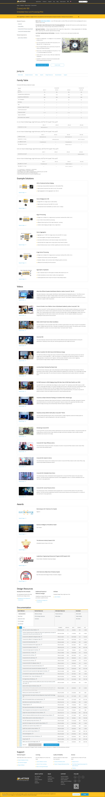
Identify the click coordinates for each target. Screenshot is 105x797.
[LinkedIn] (75, 777)
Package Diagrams (26, 704)
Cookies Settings (76, 794)
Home (18, 5)
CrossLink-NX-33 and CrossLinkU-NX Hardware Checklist (34, 668)
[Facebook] (79, 777)
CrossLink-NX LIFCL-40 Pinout (29, 660)
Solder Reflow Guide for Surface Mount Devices (32, 717)
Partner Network (64, 779)
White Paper (57, 616)
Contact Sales (57, 65)
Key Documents (22, 613)
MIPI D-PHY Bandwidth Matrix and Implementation (33, 699)
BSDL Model (78, 613)
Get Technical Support (22, 762)
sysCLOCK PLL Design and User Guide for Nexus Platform (34, 723)
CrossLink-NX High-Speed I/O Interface (31, 649)
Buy (54, 1)
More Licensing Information (42, 766)
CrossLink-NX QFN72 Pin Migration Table (31, 663)
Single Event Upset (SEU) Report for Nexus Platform (33, 712)
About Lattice (63, 1)
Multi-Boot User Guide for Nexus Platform (31, 702)
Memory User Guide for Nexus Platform (31, 692)
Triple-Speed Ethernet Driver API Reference (31, 736)
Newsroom (37, 778)
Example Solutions (29, 74)
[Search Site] (87, 1)
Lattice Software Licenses (42, 761)
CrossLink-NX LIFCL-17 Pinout (29, 652)
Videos (36, 74)
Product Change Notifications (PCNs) (61, 764)
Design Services (75, 761)
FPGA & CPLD (27, 5)
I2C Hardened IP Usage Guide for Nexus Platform (33, 673)
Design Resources (49, 74)
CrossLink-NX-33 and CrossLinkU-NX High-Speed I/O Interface (35, 671)
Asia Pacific (50, 779)
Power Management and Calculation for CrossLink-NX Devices (35, 710)
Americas (50, 776)
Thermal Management (27, 733)
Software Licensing (64, 778)
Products (44, 1)
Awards (41, 74)
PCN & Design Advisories (40, 616)
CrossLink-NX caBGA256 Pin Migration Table (32, 636)
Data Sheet (20, 616)
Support (49, 1)
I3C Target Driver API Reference (29, 679)
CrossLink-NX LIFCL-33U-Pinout (29, 657)
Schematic (37, 618)
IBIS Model (78, 618)
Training (73, 768)
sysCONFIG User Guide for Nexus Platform (31, 725)
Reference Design (38, 613)
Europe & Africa (51, 778)
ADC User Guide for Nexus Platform (30, 629)
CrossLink (20, 24)
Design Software (21, 765)
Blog (57, 1)
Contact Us (63, 784)
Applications (38, 1)
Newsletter (37, 782)
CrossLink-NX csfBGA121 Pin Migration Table (32, 639)
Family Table (20, 74)
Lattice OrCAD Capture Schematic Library (31, 685)
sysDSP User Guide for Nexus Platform (30, 728)
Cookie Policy (4, 794)
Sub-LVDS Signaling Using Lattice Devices (31, 720)
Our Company (37, 776)
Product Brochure (59, 613)
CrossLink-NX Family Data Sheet (29, 642)
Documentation (58, 74)
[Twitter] (83, 777)
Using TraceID (25, 739)
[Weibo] (79, 781)
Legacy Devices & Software (66, 781)
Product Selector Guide (41, 65)
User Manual (20, 623)
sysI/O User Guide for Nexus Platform (30, 731)
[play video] (74, 45)
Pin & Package (21, 621)
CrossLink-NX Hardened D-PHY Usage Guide (32, 644)
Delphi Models (79, 616)
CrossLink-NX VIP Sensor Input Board (25, 28)
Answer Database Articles (23, 760)
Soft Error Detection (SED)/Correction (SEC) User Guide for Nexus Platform (38, 715)
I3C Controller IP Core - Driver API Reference (32, 676)
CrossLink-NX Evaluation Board (24, 31)
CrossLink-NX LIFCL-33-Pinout (29, 655)
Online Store (50, 781)
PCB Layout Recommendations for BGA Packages (32, 707)
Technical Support (64, 776)
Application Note (21, 618)
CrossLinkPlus (20, 26)
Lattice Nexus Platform (22, 37)
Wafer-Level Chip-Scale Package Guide (30, 741)
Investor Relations (38, 779)
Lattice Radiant (57, 596)
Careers (36, 781)
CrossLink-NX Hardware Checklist (29, 647)
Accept (85, 794)
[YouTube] (75, 781)
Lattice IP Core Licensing (41, 764)
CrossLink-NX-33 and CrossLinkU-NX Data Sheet (32, 665)
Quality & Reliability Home (59, 761)
